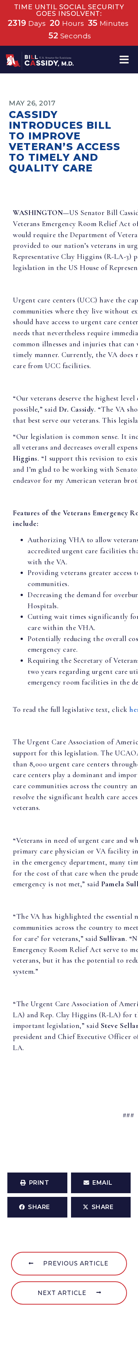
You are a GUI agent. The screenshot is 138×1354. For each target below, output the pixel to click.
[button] (124, 59)
